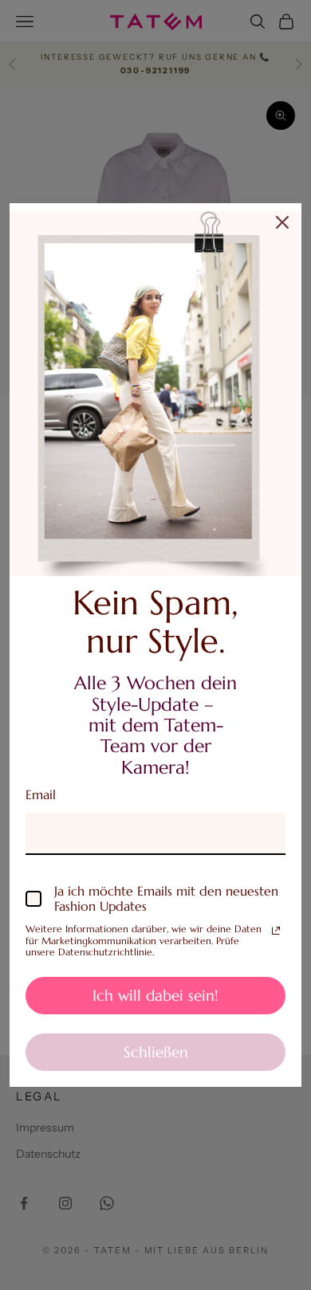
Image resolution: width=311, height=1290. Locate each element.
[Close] (282, 222)
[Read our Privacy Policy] (275, 930)
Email (41, 794)
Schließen (156, 1051)
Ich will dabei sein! (155, 995)
